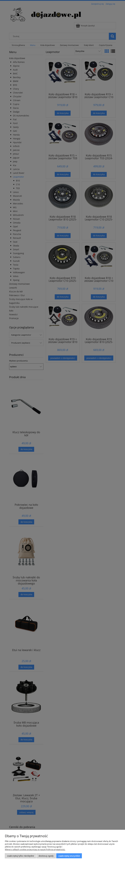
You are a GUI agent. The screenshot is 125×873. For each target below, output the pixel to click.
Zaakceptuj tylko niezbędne (20, 855)
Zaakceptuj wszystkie (69, 855)
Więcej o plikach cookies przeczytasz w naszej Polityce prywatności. (35, 849)
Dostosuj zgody (46, 855)
